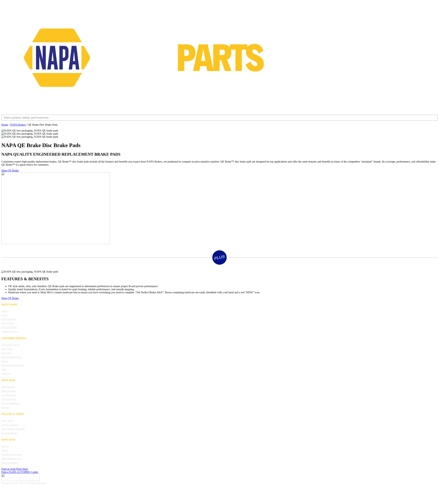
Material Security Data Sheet (13, 365)
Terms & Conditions (9, 425)
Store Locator (6, 349)
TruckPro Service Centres (11, 454)
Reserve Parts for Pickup (11, 357)
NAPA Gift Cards (8, 399)
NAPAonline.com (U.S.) (11, 458)
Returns (4, 361)
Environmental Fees (9, 433)
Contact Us (5, 373)
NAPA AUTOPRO (9, 327)
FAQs (3, 369)
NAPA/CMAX (7, 323)
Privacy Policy (7, 420)
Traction (4, 450)
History (4, 311)
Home (4, 124)
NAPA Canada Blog (9, 462)
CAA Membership (8, 395)
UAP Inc (5, 446)
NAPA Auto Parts (8, 319)
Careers (4, 315)
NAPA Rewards (8, 387)
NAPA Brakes (18, 124)
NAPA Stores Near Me (10, 345)
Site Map (5, 407)
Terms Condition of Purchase (13, 429)
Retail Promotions (8, 391)
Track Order (6, 353)
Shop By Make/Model (10, 403)
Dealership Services (9, 331)
